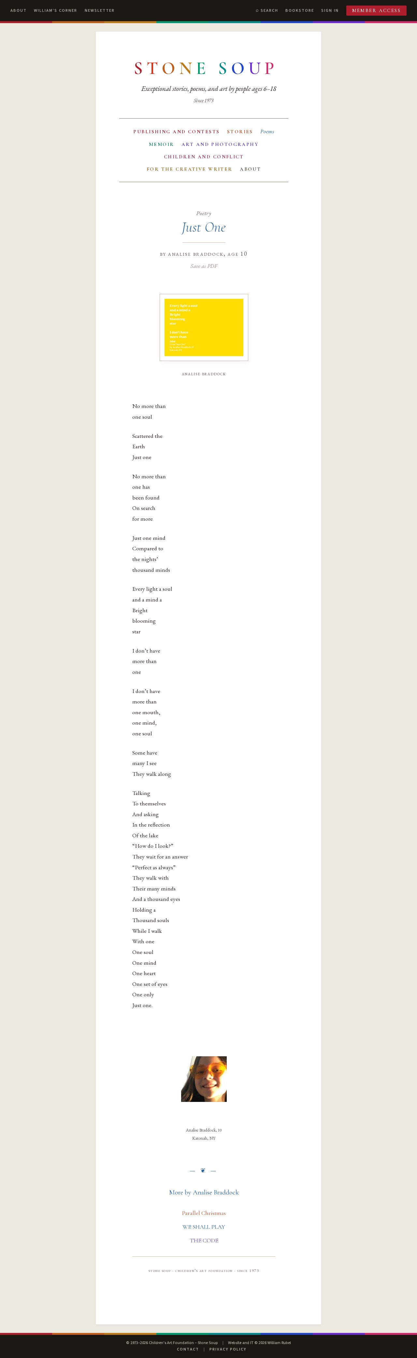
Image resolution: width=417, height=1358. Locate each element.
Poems (267, 131)
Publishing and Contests (176, 132)
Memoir (161, 144)
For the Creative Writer (190, 169)
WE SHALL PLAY (203, 1226)
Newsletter (100, 10)
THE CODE (204, 1240)
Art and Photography (220, 144)
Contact (188, 1349)
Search (269, 10)
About (18, 10)
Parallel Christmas (204, 1213)
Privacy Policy (227, 1349)
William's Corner (55, 10)
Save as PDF (204, 265)
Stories (240, 132)
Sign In (330, 10)
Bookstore (299, 10)
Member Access (376, 10)
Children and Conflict (204, 157)
